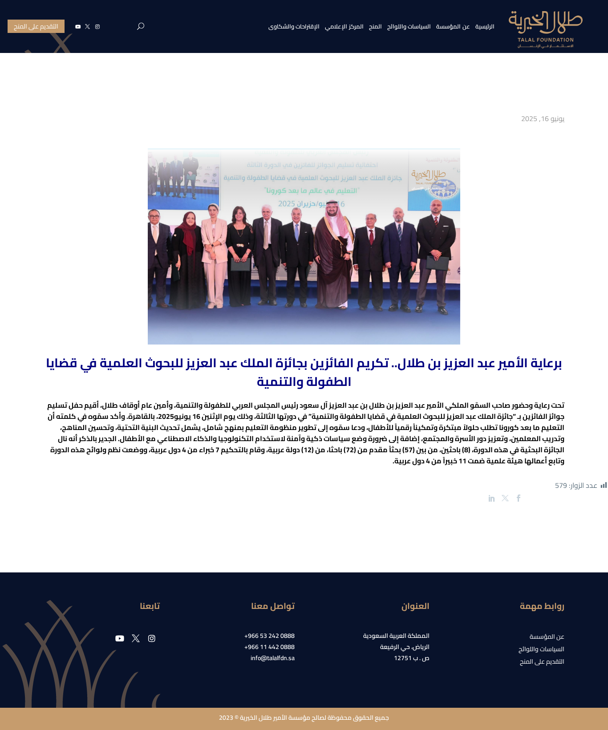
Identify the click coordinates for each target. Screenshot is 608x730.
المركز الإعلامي (344, 26)
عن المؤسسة (453, 26)
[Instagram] (97, 26)
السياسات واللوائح (409, 26)
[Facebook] (518, 498)
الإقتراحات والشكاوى (294, 26)
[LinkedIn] (491, 498)
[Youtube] (78, 26)
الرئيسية (485, 26)
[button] (140, 26)
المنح (375, 26)
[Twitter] (505, 498)
